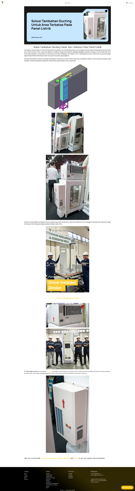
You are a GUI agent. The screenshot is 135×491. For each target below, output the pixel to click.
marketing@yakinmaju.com (97, 475)
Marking (48, 480)
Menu (131, 3)
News (25, 477)
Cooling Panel (49, 475)
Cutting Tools (49, 476)
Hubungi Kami (127, 487)
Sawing (47, 486)
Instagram (52, 458)
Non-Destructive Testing (51, 484)
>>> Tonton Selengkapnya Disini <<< (67, 298)
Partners (26, 479)
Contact (26, 476)
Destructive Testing (50, 477)
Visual (47, 487)
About (25, 473)
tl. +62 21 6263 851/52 (95, 473)
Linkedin (67, 458)
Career (25, 475)
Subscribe (67, 3)
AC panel (49, 371)
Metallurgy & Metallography (52, 483)
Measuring (48, 482)
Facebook (44, 458)
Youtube (60, 458)
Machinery (48, 479)
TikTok (76, 458)
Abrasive (48, 473)
